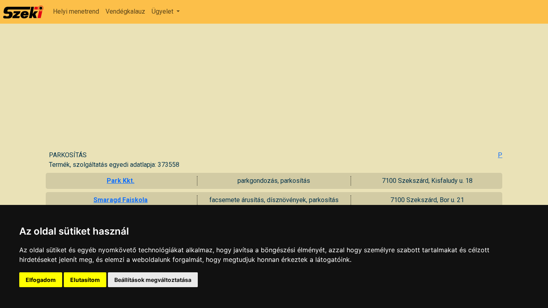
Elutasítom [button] (85, 279)
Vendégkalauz (125, 11)
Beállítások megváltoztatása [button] (152, 279)
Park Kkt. (120, 180)
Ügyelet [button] (163, 11)
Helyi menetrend (76, 11)
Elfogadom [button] (41, 279)
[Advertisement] (275, 90)
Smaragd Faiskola (120, 200)
